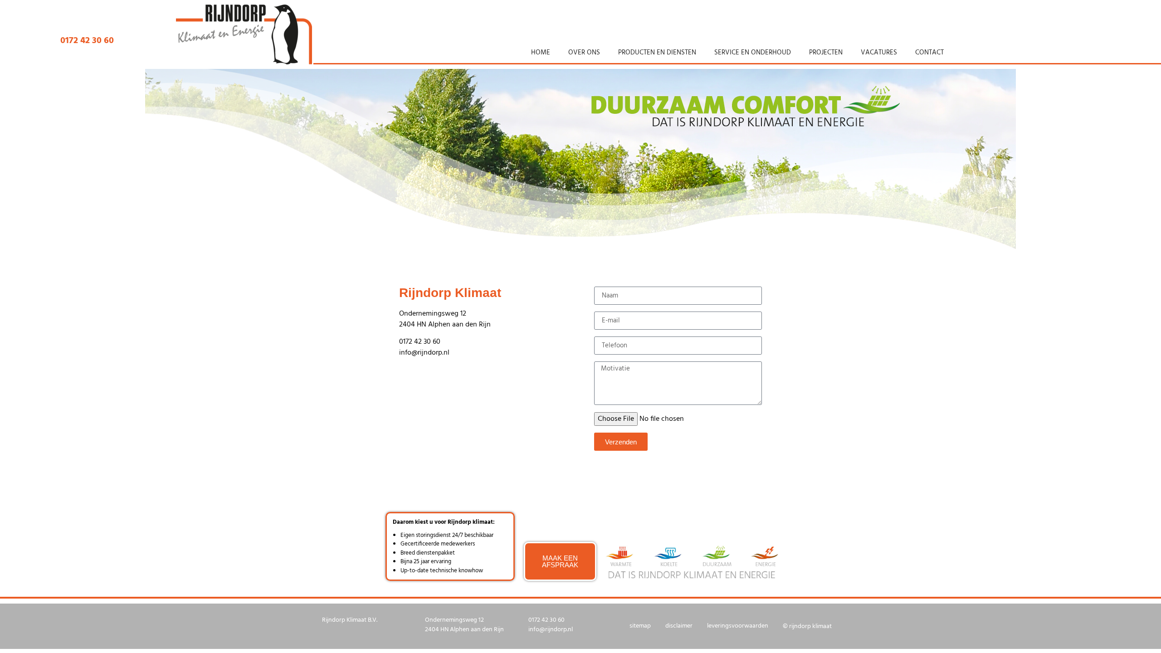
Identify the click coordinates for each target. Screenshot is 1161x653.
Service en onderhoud (752, 52)
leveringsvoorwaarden (737, 626)
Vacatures (879, 52)
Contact (929, 52)
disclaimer (679, 626)
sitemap (640, 626)
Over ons (584, 52)
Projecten (826, 52)
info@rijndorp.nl (424, 353)
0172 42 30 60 (419, 342)
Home (540, 52)
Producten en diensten (657, 52)
